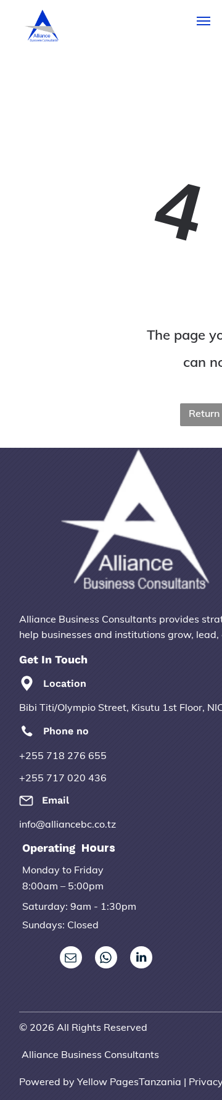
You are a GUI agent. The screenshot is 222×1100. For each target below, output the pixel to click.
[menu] (203, 21)
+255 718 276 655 (63, 755)
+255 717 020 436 (63, 777)
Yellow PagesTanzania (129, 1081)
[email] (71, 959)
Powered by (47, 1081)
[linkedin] (141, 959)
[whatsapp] (106, 959)
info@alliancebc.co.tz (67, 824)
